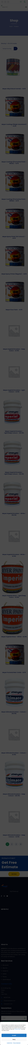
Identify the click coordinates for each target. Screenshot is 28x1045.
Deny (14, 1039)
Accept (14, 1035)
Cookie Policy (9, 1042)
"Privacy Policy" (17, 1029)
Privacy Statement (16, 1042)
